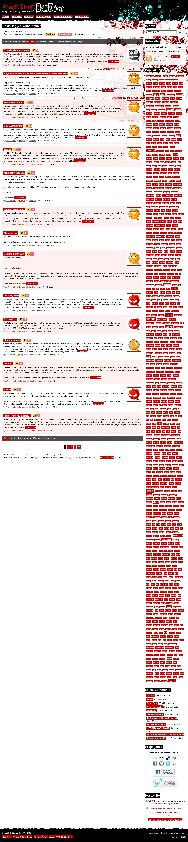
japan (164, 405)
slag (147, 584)
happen (179, 349)
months (178, 457)
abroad (165, 76)
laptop (165, 412)
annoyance (170, 95)
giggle (165, 334)
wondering (149, 673)
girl (170, 334)
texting (148, 629)
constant (174, 199)
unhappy (157, 651)
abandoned (150, 76)
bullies (156, 158)
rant (160, 528)
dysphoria (170, 262)
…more (172, 681)
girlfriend (176, 334)
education (149, 266)
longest (166, 423)
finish (167, 303)
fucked (148, 327)
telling (176, 625)
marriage (156, 439)
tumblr (170, 640)
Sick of (7, 390)
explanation (150, 285)
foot (175, 307)
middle (155, 450)
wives (159, 670)
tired (165, 632)
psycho (148, 521)
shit (175, 569)
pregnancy (163, 509)
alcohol (148, 91)
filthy (176, 300)
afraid (180, 87)
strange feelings (12, 340)
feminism (168, 296)
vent (175, 655)
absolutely (180, 76)
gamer (170, 331)
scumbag (161, 562)
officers (148, 479)
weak (162, 662)
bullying (169, 158)
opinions (166, 479)
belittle (148, 132)
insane (180, 394)
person (149, 495)
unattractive (172, 644)
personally (173, 495)
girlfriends (149, 338)
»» (79, 446)
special (156, 592)
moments (165, 457)
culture (169, 221)
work (156, 673)
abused (154, 80)
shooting (159, 573)
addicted (149, 87)
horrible (157, 379)
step (179, 595)
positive (148, 509)
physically (171, 498)
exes (169, 277)
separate (161, 566)
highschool (149, 368)
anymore (149, 102)
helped (153, 364)
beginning (178, 128)
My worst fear (11, 233)
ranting (166, 528)
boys (166, 151)
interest (148, 401)
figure (172, 300)
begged (170, 128)
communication (158, 188)
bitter (167, 139)
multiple (148, 465)
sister (171, 577)
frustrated (158, 323)
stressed (170, 603)
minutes (179, 450)
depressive (170, 236)
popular (176, 506)
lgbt (172, 416)
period (180, 491)
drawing (171, 255)
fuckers (155, 327)
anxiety (172, 98)
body (148, 143)
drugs (172, 259)
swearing (158, 618)
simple (155, 577)
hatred (166, 357)
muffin (180, 461)
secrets (180, 562)
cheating (156, 173)
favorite (162, 292)
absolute (172, 76)
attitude (164, 113)
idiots (159, 386)
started (154, 595)
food (170, 307)
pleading (149, 506)
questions (175, 521)
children (148, 177)
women (171, 670)
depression (160, 237)
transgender (155, 636)
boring (159, 143)
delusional (178, 233)
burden (176, 158)
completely (174, 192)
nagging (167, 465)
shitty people (150, 573)
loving (159, 431)
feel (178, 292)
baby (154, 121)
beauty (156, 128)
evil (176, 273)
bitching (155, 139)
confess (158, 195)
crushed (178, 218)
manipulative (176, 435)
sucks (161, 610)
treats (148, 640)
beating (176, 124)
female (162, 296)
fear (173, 292)
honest (177, 371)
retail (180, 547)
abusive (148, 83)
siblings (171, 573)
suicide (181, 610)
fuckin (161, 327)
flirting (160, 307)
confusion (166, 199)
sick (176, 573)
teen (175, 621)
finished (173, 303)
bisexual (171, 136)
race (158, 524)
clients (178, 180)
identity (148, 386)
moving (174, 461)
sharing (170, 569)
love (173, 427)
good (179, 338)
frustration (175, 323)
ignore (180, 386)
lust (164, 431)
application (149, 106)
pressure (179, 509)
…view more (113, 62)
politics (162, 506)
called (162, 162)
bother (154, 147)
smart (171, 584)
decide (180, 229)
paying (174, 487)
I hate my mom (11, 296)
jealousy (177, 405)
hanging (172, 349)
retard (148, 551)
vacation (169, 655)
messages (176, 446)
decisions (163, 233)
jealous (170, 405)
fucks (148, 331)
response (156, 547)
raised (148, 528)
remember (157, 543)
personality (164, 495)
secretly (174, 562)
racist (169, 524)
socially (161, 588)
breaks (148, 154)
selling (155, 566)
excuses (163, 277)
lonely (160, 423)
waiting (148, 658)
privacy (176, 513)
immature (163, 390)
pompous (169, 506)
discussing (164, 244)
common (149, 188)
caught (165, 166)
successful (149, 610)
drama (158, 255)
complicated (150, 195)
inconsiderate (164, 394)
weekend (149, 666)
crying (148, 221)
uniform (164, 651)
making (173, 431)
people (149, 490)
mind (167, 450)
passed (177, 483)
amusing (149, 95)
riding (170, 551)
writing (175, 677)
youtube (164, 681)
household (171, 379)
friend (169, 314)
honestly (149, 375)
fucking (168, 326)
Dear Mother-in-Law (14, 254)
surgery (170, 614)
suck (156, 610)
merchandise (150, 446)
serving (168, 566)
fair (153, 288)
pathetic (167, 487)
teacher (161, 621)
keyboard (163, 409)
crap (155, 218)
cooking (157, 210)
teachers (169, 621)
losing (154, 427)
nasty (181, 465)
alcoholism (156, 91)
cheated (177, 169)
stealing (173, 595)
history (157, 368)
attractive (179, 113)
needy (155, 468)
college (155, 184)
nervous (176, 468)
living (154, 423)
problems (157, 517)
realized (154, 532)
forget (161, 311)
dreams (178, 255)
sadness (154, 558)
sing (160, 577)
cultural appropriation (158, 221)
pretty (164, 513)
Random (28, 16)
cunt (175, 221)
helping (159, 364)
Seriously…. (10, 319)
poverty (155, 509)
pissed (156, 502)
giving (161, 338)
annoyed (179, 95)
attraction (171, 113)
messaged (167, 446)
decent (174, 229)
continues (165, 203)
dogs (160, 251)
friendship (172, 319)
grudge (148, 349)
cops (163, 210)
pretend (148, 513)
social (155, 588)
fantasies (149, 292)
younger (157, 681)
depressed (150, 237)
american (177, 91)
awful (169, 117)
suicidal (174, 610)
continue (157, 203)
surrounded (150, 618)
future (159, 331)
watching (156, 662)
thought (180, 629)
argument (176, 106)
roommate (157, 554)
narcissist (175, 465)
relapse (162, 536)
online (160, 479)
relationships (166, 540)
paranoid (178, 479)
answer (158, 98)
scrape (181, 558)
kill (179, 409)
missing (175, 453)
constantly (149, 203)
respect (148, 547)
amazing (170, 91)
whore (179, 666)
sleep (152, 584)
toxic (147, 636)
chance (171, 166)
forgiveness (175, 311)
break (172, 151)
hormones (149, 379)
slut (157, 584)
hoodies (163, 375)
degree (170, 233)
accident (162, 83)
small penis (163, 584)
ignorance (166, 386)
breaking (178, 151)
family (174, 288)
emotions (166, 270)
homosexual (170, 371)
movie (168, 461)
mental (170, 442)
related (169, 536)
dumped (162, 262)
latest (171, 412)
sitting (154, 581)
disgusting (149, 248)
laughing (177, 412)
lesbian (159, 416)
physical (163, 498)
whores (148, 670)
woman (165, 670)
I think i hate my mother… (17, 416)
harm (178, 353)
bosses (176, 143)
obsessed (164, 476)
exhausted (175, 277)
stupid (169, 607)
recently (168, 532)
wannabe (162, 658)
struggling (149, 607)
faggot (175, 285)
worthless (149, 677)
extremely (159, 285)
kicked (170, 409)
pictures (148, 502)
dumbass (155, 262)
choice (155, 177)
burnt (181, 158)
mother (162, 461)
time (161, 632)
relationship (178, 536)
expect (156, 281)
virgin (180, 655)
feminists (176, 296)
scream (148, 562)
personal (156, 495)
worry (182, 673)
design (177, 236)
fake (157, 288)
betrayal (163, 132)
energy (179, 270)
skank (167, 581)
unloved (179, 651)
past (161, 487)
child (170, 173)
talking (154, 621)
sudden (167, 610)
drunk (177, 259)
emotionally (158, 270)
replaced (171, 543)
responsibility (165, 547)
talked (148, 621)
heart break (150, 360)
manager (149, 435)
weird (162, 666)
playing (181, 502)
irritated (177, 401)
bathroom (169, 124)
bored (153, 143)
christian (168, 177)
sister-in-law (178, 577)
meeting (163, 442)
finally (148, 303)
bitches (148, 139)
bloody (180, 139)
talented (171, 618)
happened (149, 353)
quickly (148, 524)
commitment (177, 184)
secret (168, 562)
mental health (178, 442)
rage (174, 524)
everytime (170, 273)
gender (176, 331)
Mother (7, 149)
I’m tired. (8, 363)
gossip (156, 342)
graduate (179, 342)
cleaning (171, 180)
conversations (174, 207)
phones (157, 498)
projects (164, 517)
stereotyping (159, 599)
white (173, 666)
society (168, 588)
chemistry (164, 173)
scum (154, 562)
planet (169, 502)
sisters (148, 581)
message (159, 446)
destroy (161, 240)
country (148, 214)
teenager (157, 625)
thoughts (149, 632)
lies (147, 420)
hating (161, 357)
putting (168, 521)
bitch (178, 136)
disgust (178, 244)
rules (147, 558)
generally (158, 334)
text (181, 625)
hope (169, 375)
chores (161, 177)
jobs (156, 409)
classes (164, 180)
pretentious (156, 513)
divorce (148, 251)
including (155, 394)
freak (148, 315)
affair (175, 87)
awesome (163, 117)
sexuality (149, 569)
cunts (180, 221)
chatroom (157, 169)
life (151, 420)
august (148, 117)
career (148, 166)
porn (181, 506)
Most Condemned (63, 16)
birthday (164, 136)
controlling (154, 207)
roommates (165, 554)
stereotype (149, 599)
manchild (157, 435)
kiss (153, 412)
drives (166, 259)
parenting (155, 483)
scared (167, 558)
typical (160, 644)
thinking (168, 629)
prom (170, 517)
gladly (166, 338)
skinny (178, 581)
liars (180, 416)
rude (172, 554)
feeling (148, 296)
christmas (149, 180)
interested (156, 401)
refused (175, 532)
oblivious (156, 476)
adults (163, 87)
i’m (160, 405)
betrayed (170, 132)
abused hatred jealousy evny (168, 80)
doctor (155, 251)
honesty (156, 375)
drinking (148, 259)
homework (178, 368)
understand (150, 647)
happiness (158, 353)
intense (178, 397)
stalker (148, 595)
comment (169, 184)
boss (170, 143)
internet (171, 401)
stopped (172, 599)
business (149, 162)
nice (153, 472)
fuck (181, 323)
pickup (178, 498)
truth (164, 640)
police (156, 506)
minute (173, 450)
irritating (148, 405)
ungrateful (149, 651)
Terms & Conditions (22, 837)
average (155, 117)
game (164, 331)
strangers (156, 603)
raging (180, 524)
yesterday (149, 681)
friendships (149, 323)
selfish (148, 566)
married (163, 439)
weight (156, 666)
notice (178, 472)
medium (156, 442)
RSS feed (176, 56)
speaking (149, 592)
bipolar (148, 136)
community (168, 188)
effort (164, 266)
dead (162, 229)
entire (156, 273)
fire (178, 303)
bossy (148, 147)
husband (163, 383)
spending (163, 592)
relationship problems (153, 540)
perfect (174, 491)
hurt (157, 383)
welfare (167, 666)
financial (154, 303)
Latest (5, 16)
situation (160, 581)
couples (167, 214)
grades (172, 342)
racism (164, 524)
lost (159, 427)
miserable (157, 453)
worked (162, 673)
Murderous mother (13, 102)
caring (154, 166)
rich (166, 551)
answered (165, 98)
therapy (155, 629)
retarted (154, 551)
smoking (149, 588)
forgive (167, 311)
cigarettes (157, 180)
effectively (158, 266)
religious (149, 543)
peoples (167, 491)
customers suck (160, 225)
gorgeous (149, 342)
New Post (17, 16)
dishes (157, 248)
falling (168, 288)
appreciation (159, 106)
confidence (178, 195)
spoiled (170, 592)
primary (170, 513)
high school (174, 364)
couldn (169, 210)
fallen (162, 288)
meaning (149, 442)
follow (165, 307)
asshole (170, 110)
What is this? (82, 16)
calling (168, 162)
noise (166, 472)
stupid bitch (177, 607)
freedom (161, 315)
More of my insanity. (14, 173)
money (172, 457)
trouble (154, 640)
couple (161, 214)
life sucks (157, 420)
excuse (156, 277)
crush (172, 218)
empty (173, 270)
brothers (149, 158)
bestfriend (155, 132)
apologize (166, 102)
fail (179, 285)
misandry (149, 453)
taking (165, 618)
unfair (177, 647)
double (172, 251)
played (174, 502)
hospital (164, 379)
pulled (155, 521)
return (161, 551)
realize (148, 532)
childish (175, 173)
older (154, 479)
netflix (148, 472)
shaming (163, 569)
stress (163, 603)
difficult (157, 244)
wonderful (179, 670)
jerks (152, 409)
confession (168, 195)
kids (175, 409)
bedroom (163, 128)
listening (175, 420)
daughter (156, 229)
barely (155, 124)
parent (148, 483)
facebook (167, 285)
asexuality (161, 110)
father (156, 292)
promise (176, 517)
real (181, 528)
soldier (174, 588)
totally (178, 632)
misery (164, 453)
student (162, 607)
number (148, 476)
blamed (173, 139)
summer (148, 614)
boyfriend (150, 151)
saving (161, 558)
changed (149, 169)
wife (154, 670)
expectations (165, 281)
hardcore (172, 353)
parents (163, 483)
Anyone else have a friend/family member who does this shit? (36, 74)
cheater (148, 173)
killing (148, 412)
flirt (155, 307)
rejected (155, 536)
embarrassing (172, 266)
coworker (149, 218)
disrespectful (171, 248)
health (173, 357)
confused (149, 199)
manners (149, 439)
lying (168, 431)
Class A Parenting (13, 126)
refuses (148, 536)
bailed (178, 121)
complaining (158, 192)
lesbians (166, 416)
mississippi (149, 457)
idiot (154, 386)
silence (148, 577)
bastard (161, 124)
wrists (169, 677)
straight (148, 603)
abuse (148, 80)
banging (149, 124)
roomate (149, 554)
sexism (175, 566)
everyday (162, 273)
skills (172, 581)
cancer (174, 162)
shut (165, 573)
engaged (149, 273)
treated (170, 636)
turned (181, 640)
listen (169, 420)
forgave (155, 311)
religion (175, 540)
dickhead (179, 240)
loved (153, 431)
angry (162, 94)
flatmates (149, 307)
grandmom (149, 345)
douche (178, 251)
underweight (160, 647)
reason (161, 532)
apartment (157, 102)
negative (162, 468)
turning (148, 644)
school (174, 558)
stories (179, 599)
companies (177, 188)
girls (155, 338)
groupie (175, 345)
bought (172, 147)
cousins (180, 214)
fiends (159, 300)
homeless (170, 368)
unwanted (149, 655)
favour (169, 292)
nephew (169, 468)
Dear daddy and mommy (16, 50)
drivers (161, 259)
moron (155, 461)
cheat (170, 169)
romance (177, 551)
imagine (155, 390)
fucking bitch (178, 327)
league (153, 416)
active (181, 83)
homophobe (150, 371)
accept (155, 83)
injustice (173, 394)
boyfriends (160, 151)
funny (153, 331)
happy (165, 353)
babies (148, 121)
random (154, 528)
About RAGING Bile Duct (60, 837)
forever (148, 311)
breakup (155, 154)
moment (157, 457)
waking (155, 658)
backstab (161, 121)
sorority (180, 588)
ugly (165, 644)
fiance (154, 300)
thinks (174, 629)
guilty (154, 349)
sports (177, 592)
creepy (166, 218)
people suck (159, 491)
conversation (164, 207)
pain (172, 479)
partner (171, 483)
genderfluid (150, 334)
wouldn (156, 677)
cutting (169, 225)
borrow (165, 143)
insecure (149, 397)
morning (149, 461)
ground (169, 345)
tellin (171, 625)
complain (149, 192)
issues (155, 405)
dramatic (164, 255)
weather (168, 662)
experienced (175, 281)
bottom (166, 147)
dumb (148, 262)
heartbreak (167, 360)
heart (178, 357)
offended (180, 476)
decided (149, 233)
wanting (176, 658)
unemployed (169, 647)
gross (163, 345)
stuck (156, 607)
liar (176, 416)
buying (156, 162)
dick (173, 240)
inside (164, 397)
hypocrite (179, 383)
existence (149, 281)
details (168, 240)
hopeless (176, 375)
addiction (157, 87)
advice (169, 87)
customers (149, 225)
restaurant (174, 547)
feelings (155, 296)
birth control (156, 136)
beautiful (149, 128)
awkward (176, 117)
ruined (178, 554)
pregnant (171, 509)
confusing (158, 199)
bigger (177, 132)
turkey (175, 640)
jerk (147, 409)
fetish (148, 300)
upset (156, 655)
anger (156, 95)
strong (177, 603)
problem (149, 517)
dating (148, 229)
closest (148, 184)
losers (148, 427)
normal (172, 472)
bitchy (162, 139)
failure (148, 288)
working (169, 673)
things (161, 629)
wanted (169, 658)
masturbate (171, 439)
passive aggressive (152, 487)
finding (161, 303)
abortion (158, 76)
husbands (171, 383)
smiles (177, 584)
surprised (178, 614)
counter (175, 210)
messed (148, 450)
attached (149, 113)
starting (161, 595)
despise (154, 240)
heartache (159, 360)
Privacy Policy (40, 837)
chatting (164, 169)
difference (149, 244)
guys (159, 349)
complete (166, 192)
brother (175, 154)
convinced (149, 210)
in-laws (178, 390)
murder (155, 465)
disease (172, 244)
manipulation (166, 435)
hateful (154, 357)
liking (163, 420)
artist (147, 110)
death (168, 229)
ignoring (149, 390)
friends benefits (162, 319)
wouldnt (163, 677)
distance (179, 248)
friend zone (178, 315)
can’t (179, 162)
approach (168, 106)
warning (148, 662)
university (172, 651)
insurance (171, 397)
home (163, 368)
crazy (160, 218)
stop (166, 599)
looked (172, 423)
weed (175, 662)
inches (148, 394)
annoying (150, 98)
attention (157, 113)
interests (164, 401)
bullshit (162, 158)
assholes (178, 110)
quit (154, 524)
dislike (163, 248)
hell (147, 364)
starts (167, 595)
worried (176, 673)
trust (159, 640)
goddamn (173, 338)
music (161, 465)
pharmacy (149, 498)
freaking (154, 315)
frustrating (167, 323)
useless (162, 655)
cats (159, 166)
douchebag (150, 255)
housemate (150, 383)
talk (177, 618)
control (172, 203)
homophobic (160, 371)
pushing (161, 521)
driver (155, 259)
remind (164, 543)
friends (150, 318)
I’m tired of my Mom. (14, 209)
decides (155, 233)
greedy (157, 345)
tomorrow (172, 632)
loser (177, 423)
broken (169, 154)
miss (169, 453)
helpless (166, 364)
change (178, 166)
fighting (165, 300)
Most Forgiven (43, 16)
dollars (166, 251)
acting (169, 83)
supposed (163, 614)
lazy (147, 416)
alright (163, 91)
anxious (179, 98)
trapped (163, 636)
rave (176, 528)
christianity (176, 177)
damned (175, 225)
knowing (158, 412)
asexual (153, 110)
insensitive (157, 397)
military (161, 450)
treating (176, 636)
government (164, 342)
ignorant (173, 386)
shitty (180, 569)
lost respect (165, 427)
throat (156, 632)
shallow (156, 569)
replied (177, 543)
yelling (181, 677)
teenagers (164, 625)
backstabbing (169, 121)
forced (180, 307)
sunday (155, 614)
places (162, 502)
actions (175, 83)
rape (172, 528)
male (179, 431)
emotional (149, 270)
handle (165, 349)
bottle (160, 147)
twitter (154, 644)
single (165, 577)
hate (148, 357)
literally (148, 423)
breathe (162, 154)
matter (179, 439)
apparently (174, 102)
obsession (172, 476)
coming (161, 184)
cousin (174, 214)
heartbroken (177, 360)
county (155, 214)
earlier (177, 262)
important (171, 390)
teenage (149, 625)
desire (148, 240)
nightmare (160, 472)
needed (148, 468)
